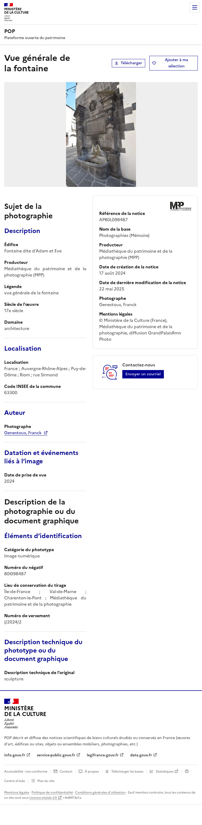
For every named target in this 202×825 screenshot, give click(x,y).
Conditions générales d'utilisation (100, 792)
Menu (194, 7)
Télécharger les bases (127, 771)
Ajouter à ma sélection (176, 63)
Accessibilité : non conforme (25, 771)
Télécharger (131, 63)
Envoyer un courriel (143, 374)
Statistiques (164, 771)
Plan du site (45, 781)
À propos (92, 771)
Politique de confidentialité (52, 792)
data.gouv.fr (141, 755)
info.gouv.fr (14, 755)
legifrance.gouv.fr (103, 755)
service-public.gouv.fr (56, 755)
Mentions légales (16, 792)
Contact (66, 771)
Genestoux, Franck (23, 433)
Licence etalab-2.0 (43, 797)
